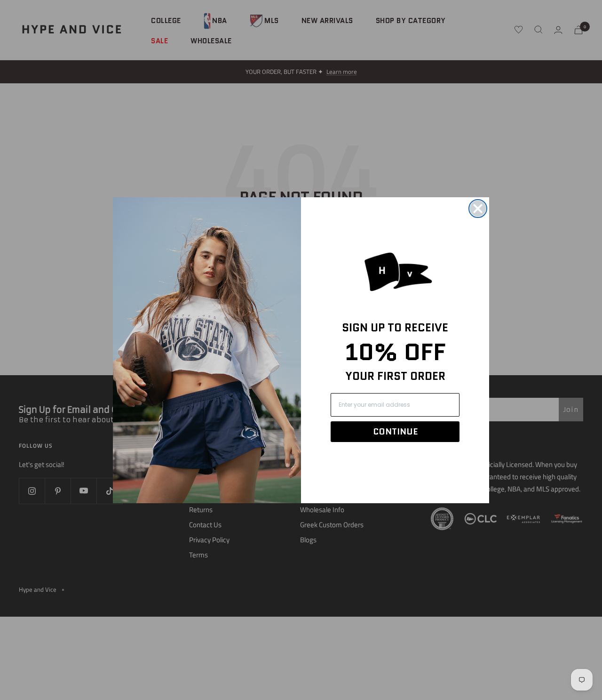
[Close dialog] (478, 208)
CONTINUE (395, 432)
